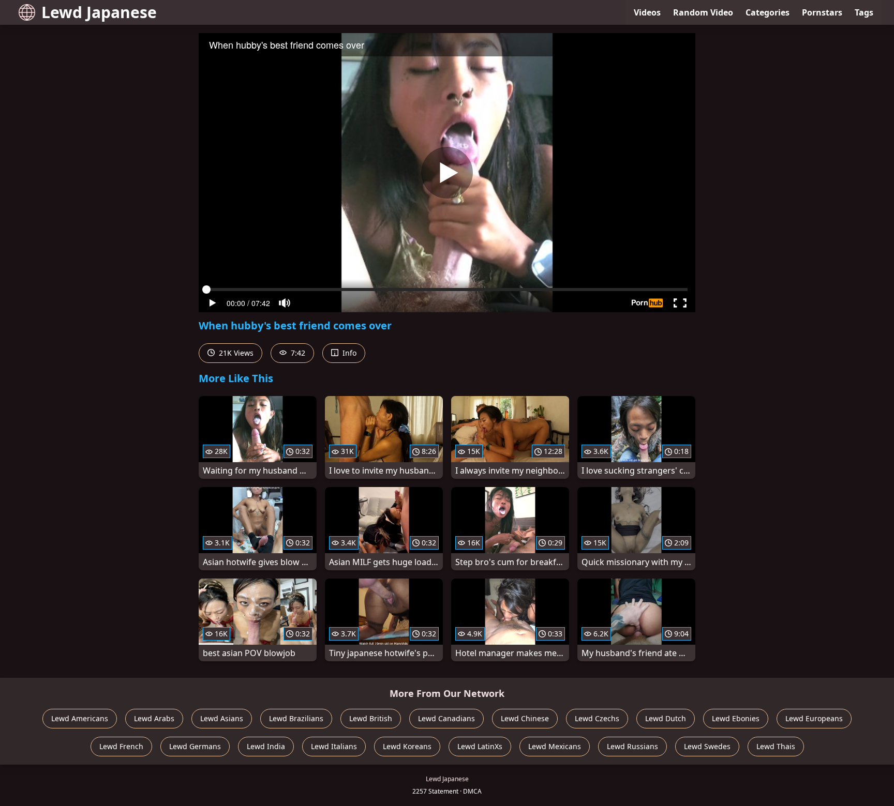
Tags (864, 12)
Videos (647, 12)
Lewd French (121, 746)
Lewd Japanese (99, 12)
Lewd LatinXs (479, 746)
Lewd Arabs (154, 718)
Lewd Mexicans (554, 746)
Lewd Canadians (446, 718)
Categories (767, 12)
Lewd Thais (775, 746)
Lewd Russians (632, 746)
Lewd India (266, 746)
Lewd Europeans (814, 718)
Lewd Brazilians (296, 718)
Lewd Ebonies (735, 718)
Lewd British (370, 718)
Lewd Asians (221, 718)
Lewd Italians (334, 746)
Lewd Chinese (525, 718)
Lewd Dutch (665, 718)
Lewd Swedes (707, 746)
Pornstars (822, 12)
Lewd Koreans (407, 746)
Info (348, 353)
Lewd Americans (79, 718)
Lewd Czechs (597, 718)
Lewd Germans (195, 746)
